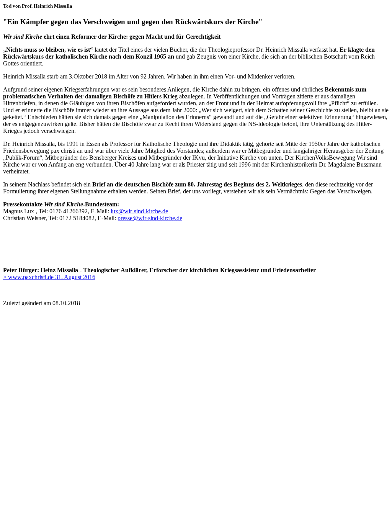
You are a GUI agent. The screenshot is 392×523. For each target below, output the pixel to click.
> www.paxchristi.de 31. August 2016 (49, 277)
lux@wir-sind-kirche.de (139, 211)
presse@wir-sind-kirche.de (150, 218)
